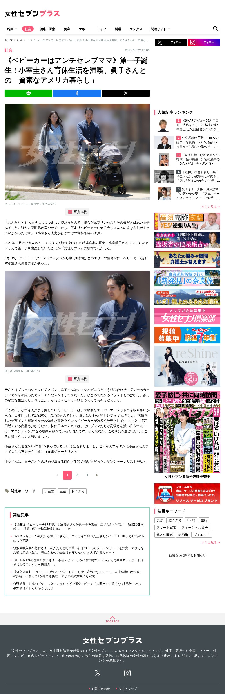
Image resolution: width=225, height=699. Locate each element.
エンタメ (136, 29)
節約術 (183, 535)
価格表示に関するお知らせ (187, 555)
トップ (9, 40)
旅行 (204, 520)
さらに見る (209, 206)
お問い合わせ (100, 688)
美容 (67, 29)
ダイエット (201, 535)
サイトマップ (128, 688)
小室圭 (49, 491)
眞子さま (78, 491)
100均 (191, 520)
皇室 (63, 491)
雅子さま (174, 520)
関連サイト (158, 29)
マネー (83, 29)
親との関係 (164, 535)
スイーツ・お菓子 (194, 527)
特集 (10, 29)
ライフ (101, 29)
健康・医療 (47, 29)
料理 (118, 29)
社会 (28, 29)
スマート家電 (166, 527)
